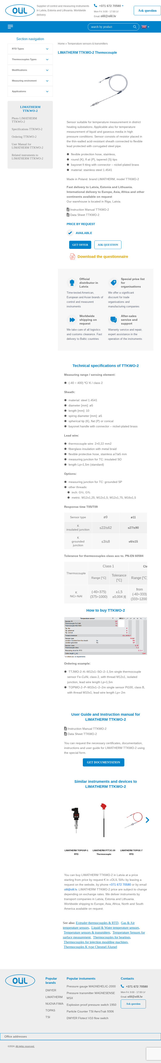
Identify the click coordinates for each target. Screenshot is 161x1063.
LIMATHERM (54, 997)
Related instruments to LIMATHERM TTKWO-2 (27, 157)
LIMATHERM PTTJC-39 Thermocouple (104, 852)
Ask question (147, 10)
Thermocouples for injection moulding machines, (96, 942)
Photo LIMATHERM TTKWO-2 (24, 120)
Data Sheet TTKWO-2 (84, 214)
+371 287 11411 (110, 18)
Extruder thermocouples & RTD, (97, 923)
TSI (47, 1017)
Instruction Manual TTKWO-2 (89, 209)
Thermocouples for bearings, (112, 937)
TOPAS (50, 1010)
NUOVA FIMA (54, 1003)
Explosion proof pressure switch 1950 (91, 1004)
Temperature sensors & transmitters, (87, 932)
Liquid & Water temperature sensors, (115, 927)
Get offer (80, 244)
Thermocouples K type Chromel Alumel (90, 947)
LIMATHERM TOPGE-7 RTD (131, 852)
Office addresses (15, 1036)
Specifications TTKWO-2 (27, 129)
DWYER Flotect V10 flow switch (87, 1018)
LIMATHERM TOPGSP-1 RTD (76, 852)
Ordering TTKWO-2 (24, 136)
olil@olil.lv (108, 16)
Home (61, 43)
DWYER (50, 990)
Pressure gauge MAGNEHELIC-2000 (91, 986)
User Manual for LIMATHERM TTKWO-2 (27, 146)
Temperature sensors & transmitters (88, 43)
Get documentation (103, 762)
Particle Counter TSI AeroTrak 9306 (90, 1011)
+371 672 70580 (110, 6)
